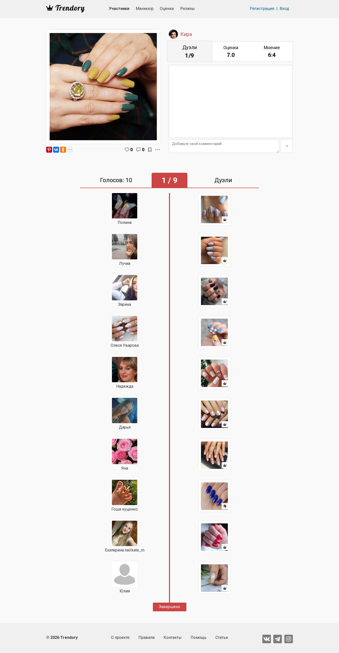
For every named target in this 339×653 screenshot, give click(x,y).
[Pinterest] (49, 150)
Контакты (173, 637)
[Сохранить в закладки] (149, 150)
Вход (284, 8)
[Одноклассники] (63, 150)
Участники (119, 8)
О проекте (120, 637)
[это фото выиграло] (214, 209)
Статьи (221, 637)
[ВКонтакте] (56, 150)
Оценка (167, 8)
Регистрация (262, 8)
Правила (146, 637)
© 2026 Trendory (62, 637)
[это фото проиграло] (214, 496)
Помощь (198, 637)
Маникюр (145, 8)
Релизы (187, 8)
